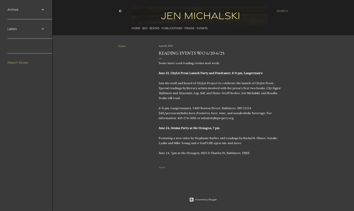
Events (202, 28)
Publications (172, 28)
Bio (145, 28)
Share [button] (122, 46)
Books (154, 28)
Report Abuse (17, 62)
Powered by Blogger (206, 199)
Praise (189, 28)
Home (135, 28)
